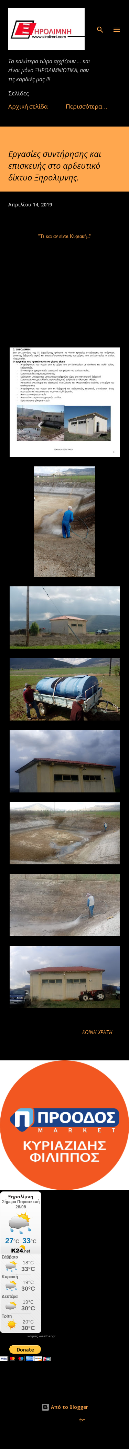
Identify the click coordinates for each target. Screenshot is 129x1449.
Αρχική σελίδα (28, 106)
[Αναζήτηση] (100, 12)
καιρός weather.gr (41, 1336)
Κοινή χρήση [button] (97, 1032)
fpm (82, 1420)
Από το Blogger (69, 1407)
